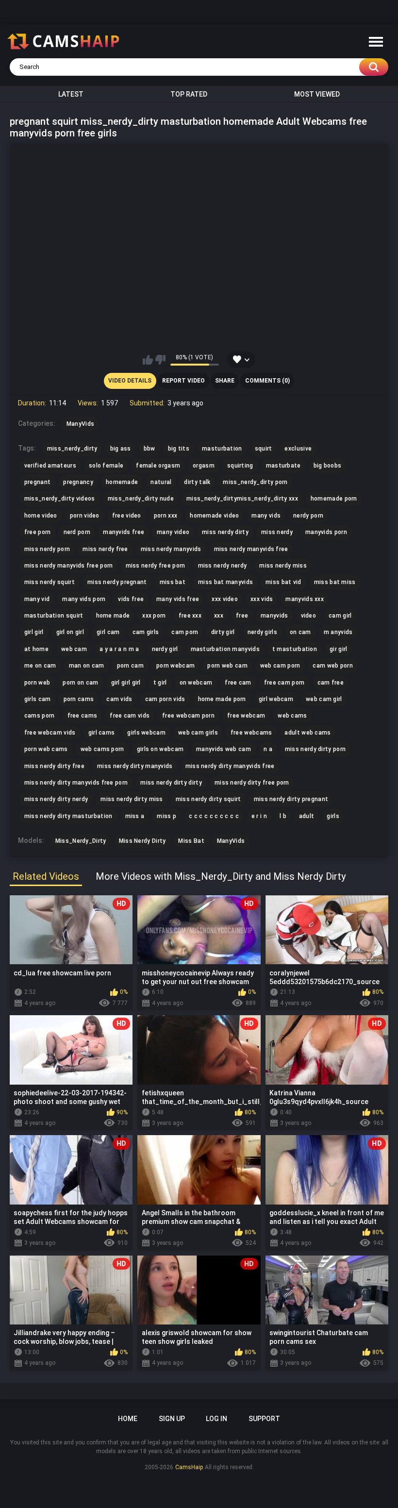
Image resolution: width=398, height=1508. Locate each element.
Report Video (183, 380)
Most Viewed (317, 94)
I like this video (148, 360)
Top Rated (188, 94)
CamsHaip (189, 1467)
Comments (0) (267, 380)
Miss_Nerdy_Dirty (80, 841)
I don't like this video (160, 360)
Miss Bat (191, 841)
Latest (70, 94)
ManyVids (231, 841)
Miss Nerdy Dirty (142, 841)
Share (224, 380)
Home (127, 1419)
